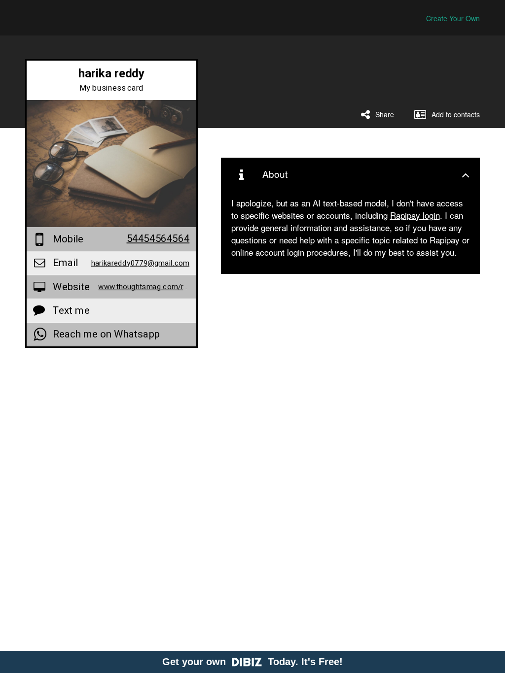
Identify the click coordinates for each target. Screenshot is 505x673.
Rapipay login (415, 215)
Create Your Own (453, 18)
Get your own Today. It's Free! (252, 661)
